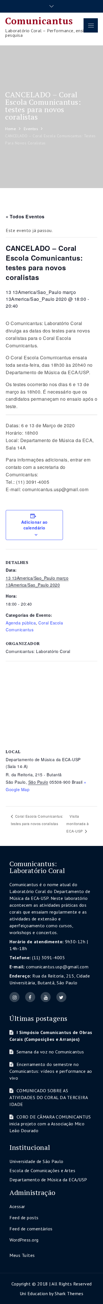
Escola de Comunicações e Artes (42, 1170)
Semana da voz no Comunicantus (50, 1052)
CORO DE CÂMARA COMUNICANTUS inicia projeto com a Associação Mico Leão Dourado (50, 1123)
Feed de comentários (31, 1229)
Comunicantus (39, 21)
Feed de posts (24, 1217)
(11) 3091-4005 (48, 957)
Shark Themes (69, 1293)
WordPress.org (24, 1240)
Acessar (17, 1206)
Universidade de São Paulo (36, 1161)
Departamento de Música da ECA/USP (48, 1179)
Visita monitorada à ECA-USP (77, 823)
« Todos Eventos (25, 216)
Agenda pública (21, 623)
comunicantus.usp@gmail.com (57, 967)
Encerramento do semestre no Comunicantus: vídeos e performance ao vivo (50, 1071)
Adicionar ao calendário (34, 525)
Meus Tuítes (22, 1255)
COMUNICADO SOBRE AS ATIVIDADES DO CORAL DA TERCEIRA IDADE (48, 1097)
